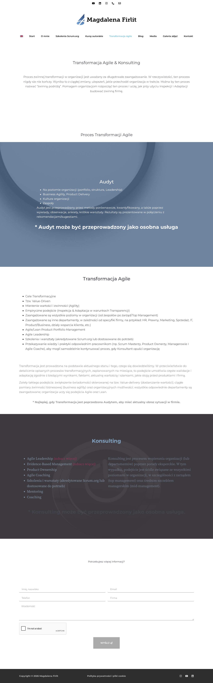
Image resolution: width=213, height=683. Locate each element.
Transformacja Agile (120, 36)
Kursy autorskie (94, 36)
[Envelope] (119, 3)
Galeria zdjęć (170, 36)
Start (32, 36)
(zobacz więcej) (65, 459)
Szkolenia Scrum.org (67, 36)
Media (153, 36)
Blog (140, 36)
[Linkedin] (99, 3)
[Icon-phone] (113, 3)
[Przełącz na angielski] (21, 36)
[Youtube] (93, 3)
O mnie (45, 36)
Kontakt (188, 36)
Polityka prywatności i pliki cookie (106, 676)
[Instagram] (106, 3)
